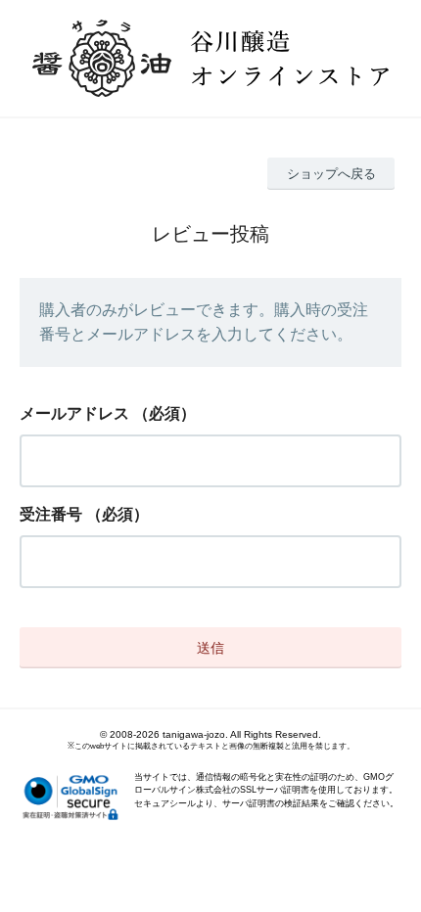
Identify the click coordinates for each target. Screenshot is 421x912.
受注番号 (51, 514)
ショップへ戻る (331, 173)
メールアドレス (74, 413)
